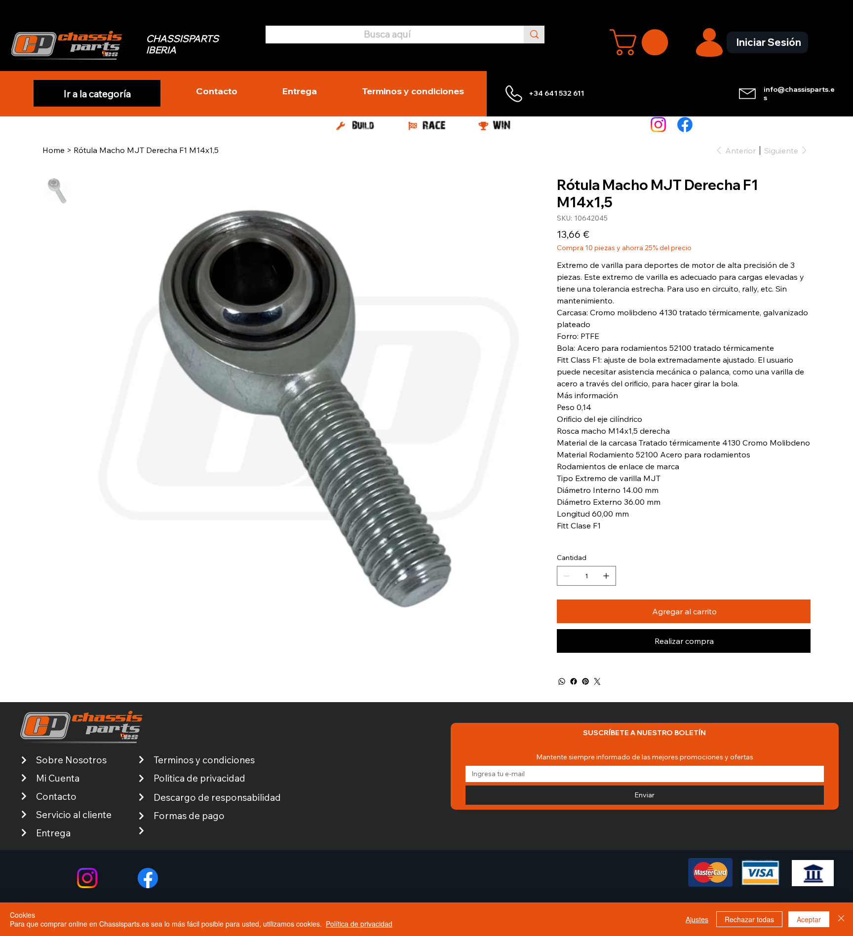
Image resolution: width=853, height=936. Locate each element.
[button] (642, 42)
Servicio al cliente (74, 815)
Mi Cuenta (57, 778)
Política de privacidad (359, 924)
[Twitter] (597, 681)
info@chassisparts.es (799, 93)
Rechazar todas (749, 919)
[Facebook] (685, 124)
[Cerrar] (841, 919)
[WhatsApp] (562, 681)
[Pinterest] (585, 681)
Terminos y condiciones (204, 760)
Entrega (53, 833)
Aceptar (809, 919)
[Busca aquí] (534, 34)
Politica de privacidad (199, 778)
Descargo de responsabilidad (217, 797)
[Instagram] (658, 124)
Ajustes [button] (697, 919)
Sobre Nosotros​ (71, 760)
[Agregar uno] (606, 576)
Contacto (56, 796)
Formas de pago (189, 816)
